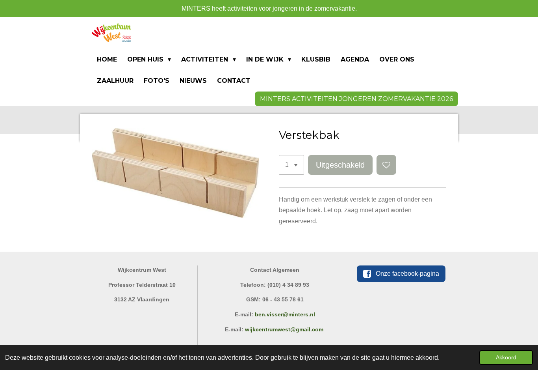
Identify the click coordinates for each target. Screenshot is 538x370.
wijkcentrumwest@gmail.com (285, 329)
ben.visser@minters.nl (285, 314)
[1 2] (291, 165)
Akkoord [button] (506, 357)
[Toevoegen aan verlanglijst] (386, 165)
